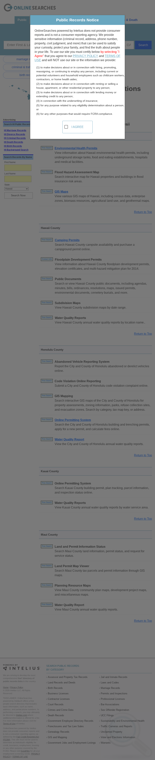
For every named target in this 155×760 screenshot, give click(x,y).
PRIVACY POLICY (85, 56)
